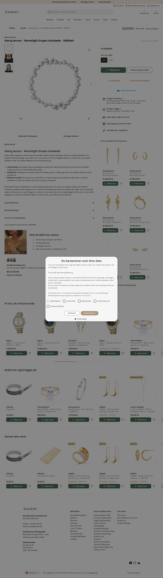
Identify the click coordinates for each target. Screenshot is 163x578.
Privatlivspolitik (85, 295)
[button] (81, 319)
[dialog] (81, 289)
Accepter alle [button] (89, 313)
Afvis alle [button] (72, 313)
